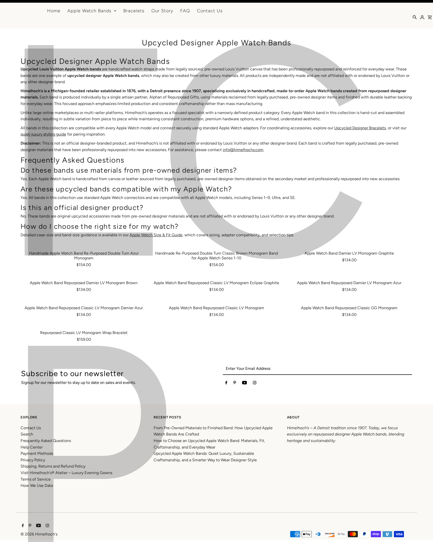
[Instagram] (254, 383)
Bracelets (133, 11)
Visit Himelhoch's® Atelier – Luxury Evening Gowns (66, 472)
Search (27, 434)
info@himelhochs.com (243, 149)
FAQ (185, 11)
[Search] (414, 17)
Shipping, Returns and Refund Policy (53, 466)
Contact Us (210, 11)
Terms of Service (36, 479)
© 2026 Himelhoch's (39, 534)
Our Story (162, 11)
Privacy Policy (33, 460)
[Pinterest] (234, 383)
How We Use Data (37, 485)
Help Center (32, 447)
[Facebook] (226, 383)
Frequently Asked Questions (46, 440)
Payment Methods (37, 453)
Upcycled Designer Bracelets (360, 128)
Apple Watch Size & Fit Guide (156, 235)
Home (53, 11)
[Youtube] (244, 383)
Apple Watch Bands (89, 11)
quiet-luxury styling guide (43, 134)
